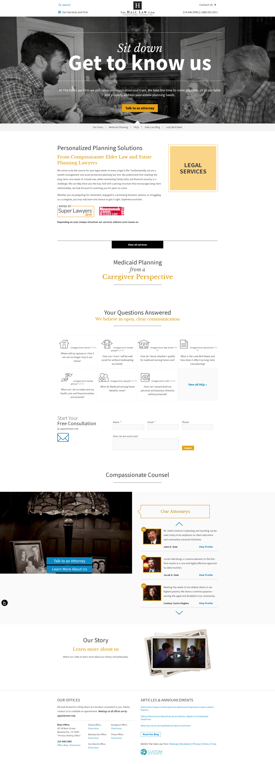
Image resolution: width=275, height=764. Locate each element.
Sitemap (173, 744)
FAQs (136, 127)
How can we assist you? (125, 436)
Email (152, 422)
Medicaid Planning (118, 127)
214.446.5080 (190, 12)
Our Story (98, 127)
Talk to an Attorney (69, 560)
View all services (137, 244)
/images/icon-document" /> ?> (198, 355)
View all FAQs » (197, 384)
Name (117, 422)
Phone (185, 422)
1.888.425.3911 (209, 12)
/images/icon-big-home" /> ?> (158, 354)
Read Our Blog (151, 734)
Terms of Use (209, 744)
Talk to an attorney (139, 108)
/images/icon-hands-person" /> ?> (77, 389)
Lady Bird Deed (174, 127)
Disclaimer (185, 744)
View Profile (206, 546)
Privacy (196, 744)
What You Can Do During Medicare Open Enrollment (166, 725)
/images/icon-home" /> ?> (78, 354)
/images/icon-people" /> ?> (118, 385)
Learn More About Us (69, 569)
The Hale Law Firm (137, 8)
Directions (93, 728)
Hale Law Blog (152, 127)
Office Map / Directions (68, 745)
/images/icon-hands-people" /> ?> (117, 355)
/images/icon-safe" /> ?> (158, 387)
